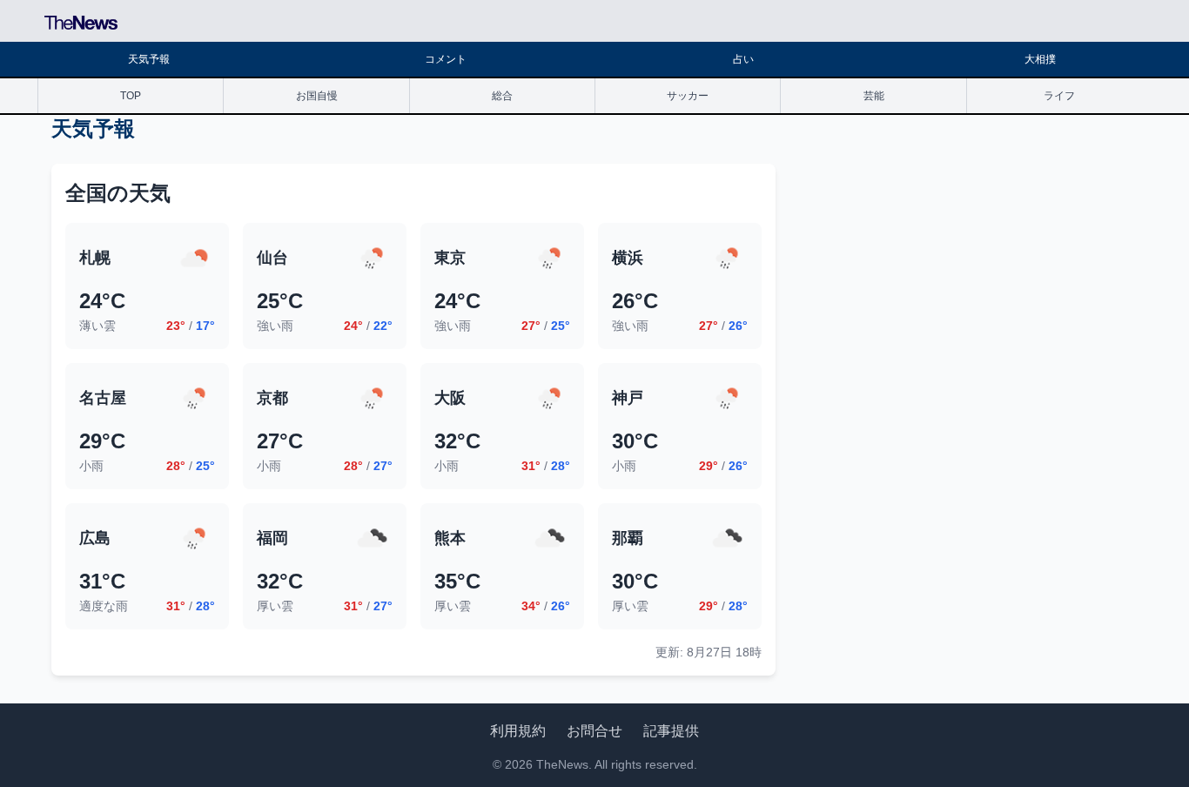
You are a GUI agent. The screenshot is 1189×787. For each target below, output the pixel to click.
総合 (502, 96)
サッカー (688, 96)
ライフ (1059, 96)
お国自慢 (317, 96)
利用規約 (518, 730)
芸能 (873, 96)
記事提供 (671, 730)
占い (743, 59)
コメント (446, 59)
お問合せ (594, 730)
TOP (130, 96)
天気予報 (149, 59)
